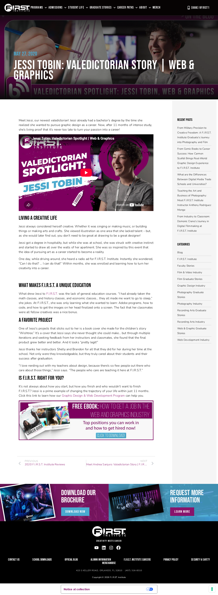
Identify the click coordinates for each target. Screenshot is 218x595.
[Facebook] (118, 548)
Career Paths (125, 8)
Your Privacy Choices (120, 589)
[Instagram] (111, 548)
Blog (180, 252)
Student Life (76, 8)
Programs (37, 8)
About (143, 8)
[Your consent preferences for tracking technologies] (212, 589)
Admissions (56, 8)
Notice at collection (77, 589)
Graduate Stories (101, 8)
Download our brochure (78, 496)
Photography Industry (189, 303)
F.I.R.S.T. (52, 294)
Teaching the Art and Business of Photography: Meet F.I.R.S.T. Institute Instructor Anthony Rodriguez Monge (194, 200)
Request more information (187, 496)
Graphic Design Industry (191, 285)
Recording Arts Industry (191, 321)
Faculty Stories (185, 265)
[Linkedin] (104, 548)
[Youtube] (96, 548)
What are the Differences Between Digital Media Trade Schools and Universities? (194, 179)
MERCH (156, 8)
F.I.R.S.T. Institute (187, 259)
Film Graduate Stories (189, 279)
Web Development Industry (193, 340)
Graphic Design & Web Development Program (94, 396)
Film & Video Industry (189, 272)
